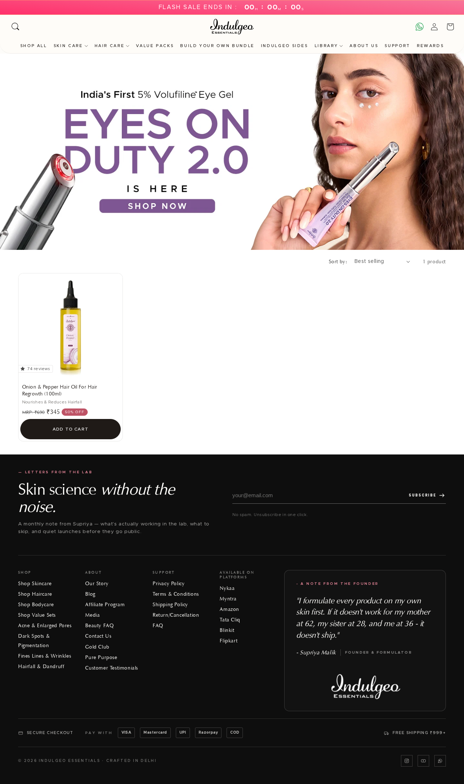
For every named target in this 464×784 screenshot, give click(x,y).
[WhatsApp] (440, 761)
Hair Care (110, 46)
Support (397, 46)
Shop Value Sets (37, 615)
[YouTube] (423, 761)
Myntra (228, 599)
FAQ (158, 625)
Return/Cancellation (176, 615)
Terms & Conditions (176, 594)
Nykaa (227, 588)
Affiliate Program (105, 604)
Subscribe (422, 495)
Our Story (96, 583)
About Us (363, 46)
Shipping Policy (170, 604)
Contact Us (98, 636)
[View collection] (232, 152)
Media (92, 615)
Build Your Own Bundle (217, 46)
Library (326, 46)
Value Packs (155, 46)
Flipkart (228, 641)
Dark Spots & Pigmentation (34, 640)
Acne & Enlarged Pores (45, 625)
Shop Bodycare (36, 604)
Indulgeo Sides (284, 46)
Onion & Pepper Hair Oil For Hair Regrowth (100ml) (59, 390)
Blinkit (227, 630)
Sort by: (338, 262)
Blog (90, 594)
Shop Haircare (35, 594)
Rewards (430, 46)
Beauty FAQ (99, 625)
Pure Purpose (101, 657)
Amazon (229, 609)
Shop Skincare (35, 583)
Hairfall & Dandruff (41, 666)
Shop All (33, 46)
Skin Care (68, 46)
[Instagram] (407, 761)
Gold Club (97, 647)
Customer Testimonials (111, 668)
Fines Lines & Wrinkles (44, 656)
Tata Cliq (230, 620)
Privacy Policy (169, 583)
